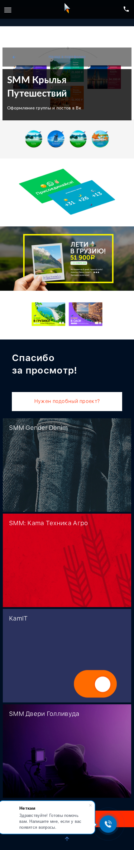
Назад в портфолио (48, 57)
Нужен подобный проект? (67, 401)
